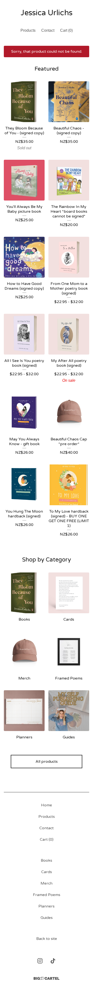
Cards (46, 872)
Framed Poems (46, 894)
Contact (47, 30)
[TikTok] (52, 960)
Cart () (66, 30)
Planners (46, 906)
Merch (46, 883)
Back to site (46, 938)
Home (46, 805)
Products (28, 30)
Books (46, 860)
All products (47, 761)
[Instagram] (40, 960)
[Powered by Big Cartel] (46, 978)
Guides (47, 917)
